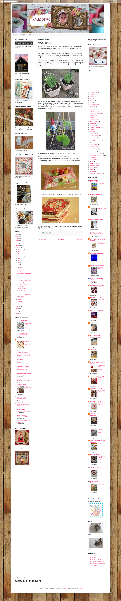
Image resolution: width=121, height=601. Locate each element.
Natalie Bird (20, 402)
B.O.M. (91, 96)
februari (20, 301)
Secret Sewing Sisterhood (97, 376)
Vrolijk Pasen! (21, 291)
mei (19, 265)
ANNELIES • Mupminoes (96, 253)
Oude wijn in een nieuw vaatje (101, 431)
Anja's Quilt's (93, 349)
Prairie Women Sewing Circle (97, 141)
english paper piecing (47, 235)
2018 (17, 234)
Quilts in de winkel (94, 146)
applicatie (92, 94)
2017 (17, 236)
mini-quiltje (92, 129)
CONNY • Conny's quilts (96, 194)
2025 (99, 286)
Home (15, 34)
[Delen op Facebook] (48, 233)
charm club (92, 106)
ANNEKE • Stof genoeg (96, 278)
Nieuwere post (42, 239)
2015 (17, 240)
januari (20, 304)
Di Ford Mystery (94, 112)
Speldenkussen (94, 159)
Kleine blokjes (101, 183)
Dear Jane (92, 108)
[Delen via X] (46, 233)
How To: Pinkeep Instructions (97, 563)
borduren (92, 100)
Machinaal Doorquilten (96, 127)
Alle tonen (104, 494)
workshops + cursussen (96, 173)
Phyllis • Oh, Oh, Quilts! (96, 401)
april (19, 267)
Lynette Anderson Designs (24, 373)
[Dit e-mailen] (43, 233)
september (20, 256)
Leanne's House (21, 409)
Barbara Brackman (22, 320)
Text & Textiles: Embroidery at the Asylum (27, 323)
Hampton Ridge (94, 121)
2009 (17, 311)
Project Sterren (93, 144)
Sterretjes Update (21, 271)
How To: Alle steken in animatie (98, 558)
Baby (91, 98)
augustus (20, 258)
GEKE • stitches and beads (97, 207)
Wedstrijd (92, 171)
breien (91, 102)
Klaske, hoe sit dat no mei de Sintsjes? (101, 458)
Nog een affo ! (101, 351)
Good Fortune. (101, 484)
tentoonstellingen (94, 165)
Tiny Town (92, 167)
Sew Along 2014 (94, 157)
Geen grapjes (20, 296)
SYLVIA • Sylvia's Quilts (96, 219)
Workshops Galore (21, 398)
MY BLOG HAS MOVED (22, 416)
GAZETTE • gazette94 (96, 389)
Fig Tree (19, 379)
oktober (20, 253)
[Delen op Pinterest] (50, 233)
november (20, 251)
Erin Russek (20, 359)
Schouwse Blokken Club (96, 154)
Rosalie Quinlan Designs (23, 420)
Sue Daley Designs (22, 415)
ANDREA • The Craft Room (97, 323)
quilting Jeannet (94, 428)
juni (19, 262)
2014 (17, 243)
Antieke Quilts (93, 92)
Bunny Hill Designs (22, 333)
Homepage (61, 239)
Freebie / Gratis (94, 119)
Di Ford (92, 110)
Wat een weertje (102, 416)
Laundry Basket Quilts (23, 366)
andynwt (64, 588)
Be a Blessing (20, 422)
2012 (17, 247)
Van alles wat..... (102, 221)
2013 (17, 245)
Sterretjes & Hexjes (22, 284)
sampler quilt (93, 152)
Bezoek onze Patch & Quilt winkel (30, 34)
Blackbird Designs (22, 384)
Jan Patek (19, 340)
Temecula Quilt (93, 163)
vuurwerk (100, 311)
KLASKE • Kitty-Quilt (95, 454)
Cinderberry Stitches (22, 352)
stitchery (92, 161)
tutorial (91, 169)
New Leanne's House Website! (24, 411)
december (20, 249)
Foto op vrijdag (101, 196)
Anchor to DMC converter (96, 556)
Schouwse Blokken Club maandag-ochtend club (24, 281)
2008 (17, 313)
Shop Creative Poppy (95, 565)
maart (19, 299)
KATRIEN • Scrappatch (96, 310)
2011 (17, 306)
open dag (92, 131)
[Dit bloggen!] (45, 233)
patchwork (55, 235)
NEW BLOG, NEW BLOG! (23, 380)
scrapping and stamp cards (97, 155)
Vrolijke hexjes (21, 286)
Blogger (80, 588)
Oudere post (79, 239)
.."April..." (100, 443)
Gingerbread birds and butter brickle (28, 387)
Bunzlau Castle (94, 104)
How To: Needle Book (95, 560)
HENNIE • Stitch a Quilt (96, 298)
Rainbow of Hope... (21, 374)
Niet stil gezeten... (22, 288)
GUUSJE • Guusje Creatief (97, 285)
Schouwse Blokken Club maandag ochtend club (24, 293)
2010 (17, 309)
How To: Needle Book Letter (97, 561)
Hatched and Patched (22, 397)
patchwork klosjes (94, 135)
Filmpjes (92, 117)
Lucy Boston (93, 125)
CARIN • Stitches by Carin (97, 265)
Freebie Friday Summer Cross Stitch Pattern (101, 243)
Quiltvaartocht (93, 148)
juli (18, 260)
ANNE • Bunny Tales (95, 232)
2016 (17, 238)
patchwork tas (93, 137)
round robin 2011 (94, 150)
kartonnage (93, 123)
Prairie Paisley (93, 139)
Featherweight (93, 115)
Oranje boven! (21, 269)
